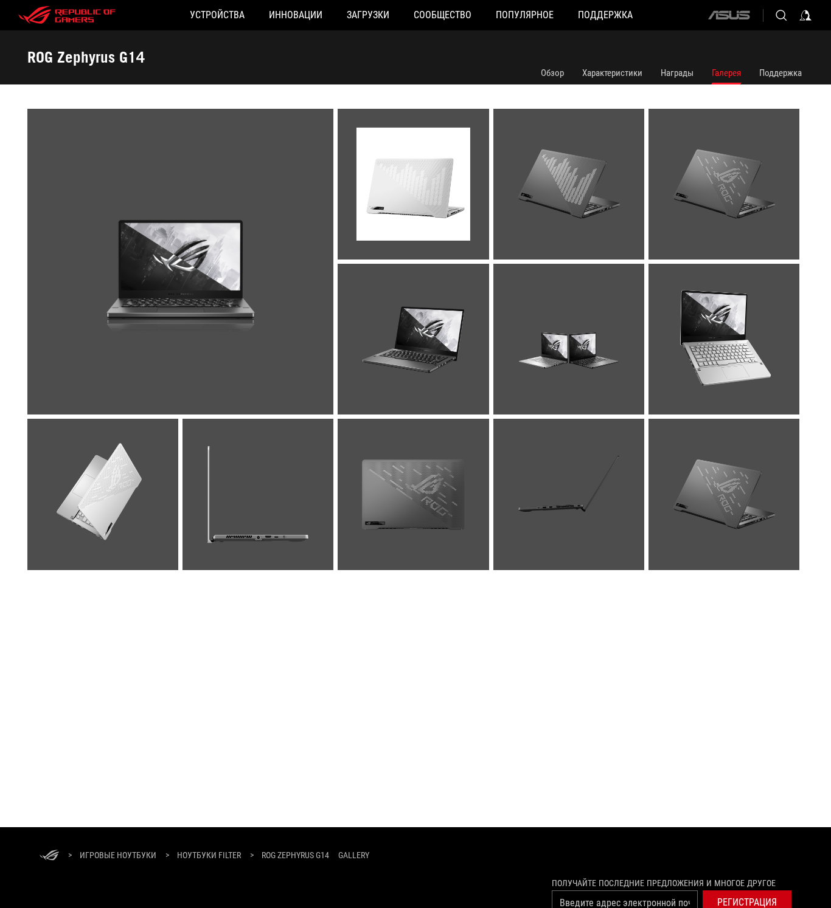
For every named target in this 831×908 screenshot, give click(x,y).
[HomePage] (49, 856)
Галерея (726, 72)
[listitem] (182, 264)
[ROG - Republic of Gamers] (67, 15)
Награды (677, 72)
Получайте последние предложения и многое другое (664, 883)
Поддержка (780, 72)
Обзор (552, 72)
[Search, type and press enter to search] (781, 15)
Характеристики (612, 72)
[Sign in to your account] (805, 15)
